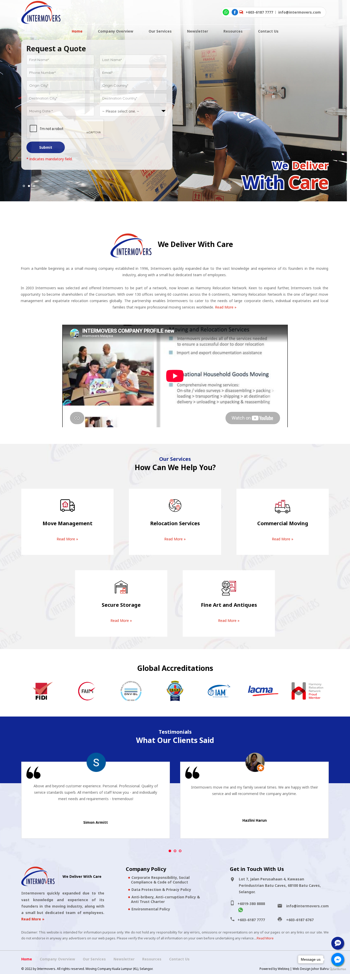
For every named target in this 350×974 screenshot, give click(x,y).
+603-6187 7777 (259, 12)
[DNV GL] (131, 699)
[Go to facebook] (337, 959)
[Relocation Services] (175, 506)
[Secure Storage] (121, 588)
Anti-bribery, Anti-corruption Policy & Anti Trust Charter (165, 899)
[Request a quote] (337, 943)
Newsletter (197, 31)
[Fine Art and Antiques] (228, 588)
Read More (265, 938)
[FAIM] (87, 699)
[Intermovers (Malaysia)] (40, 12)
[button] (170, 851)
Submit (45, 147)
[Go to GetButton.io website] (338, 969)
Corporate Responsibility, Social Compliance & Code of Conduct (160, 879)
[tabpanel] (175, 796)
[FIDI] (42, 698)
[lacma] (263, 699)
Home (77, 31)
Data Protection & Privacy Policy (161, 889)
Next (332, 795)
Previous (17, 795)
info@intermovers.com (307, 905)
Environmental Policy (150, 909)
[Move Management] (67, 506)
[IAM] (219, 699)
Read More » (225, 307)
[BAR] (175, 699)
